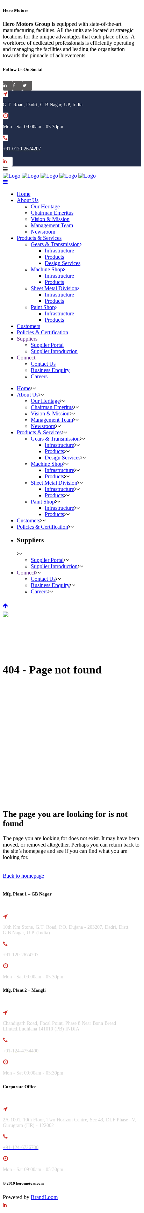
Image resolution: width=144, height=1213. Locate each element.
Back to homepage (23, 876)
